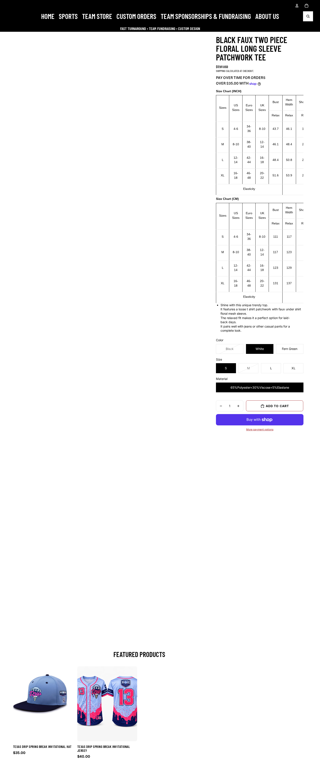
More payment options (259, 429)
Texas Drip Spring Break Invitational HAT (42, 746)
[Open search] (308, 16)
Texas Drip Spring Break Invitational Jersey (103, 748)
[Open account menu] (297, 5)
